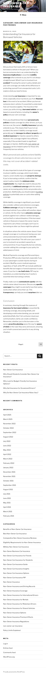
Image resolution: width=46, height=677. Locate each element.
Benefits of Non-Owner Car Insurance (17, 529)
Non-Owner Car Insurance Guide (15, 564)
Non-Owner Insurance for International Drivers (20, 595)
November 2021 (9, 476)
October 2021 (8, 481)
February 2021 (8, 516)
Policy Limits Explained (12, 630)
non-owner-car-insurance (12, 626)
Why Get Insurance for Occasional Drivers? (19, 388)
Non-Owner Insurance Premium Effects (18, 617)
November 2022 (9, 424)
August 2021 (8, 489)
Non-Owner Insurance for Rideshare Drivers (19, 604)
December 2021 (9, 472)
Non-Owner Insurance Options (14, 613)
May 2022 (7, 450)
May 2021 (6, 503)
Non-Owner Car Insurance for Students (18, 560)
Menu (24, 15)
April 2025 (7, 415)
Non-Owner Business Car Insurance (16, 551)
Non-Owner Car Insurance (13, 370)
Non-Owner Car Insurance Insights (16, 569)
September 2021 (9, 485)
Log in (5, 644)
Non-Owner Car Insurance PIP (14, 578)
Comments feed (9, 652)
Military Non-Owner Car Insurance (16, 547)
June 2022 (7, 446)
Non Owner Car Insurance (16, 5)
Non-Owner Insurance (11, 582)
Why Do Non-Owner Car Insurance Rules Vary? (20, 393)
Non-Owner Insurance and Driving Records (19, 586)
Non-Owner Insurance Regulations (16, 622)
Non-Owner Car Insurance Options (16, 573)
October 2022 (8, 428)
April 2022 (7, 454)
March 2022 (7, 459)
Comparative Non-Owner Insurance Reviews (20, 538)
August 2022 (8, 437)
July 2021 (6, 494)
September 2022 (9, 432)
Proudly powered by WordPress (14, 672)
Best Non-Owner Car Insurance (15, 534)
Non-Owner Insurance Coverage (15, 591)
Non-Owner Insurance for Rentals (15, 600)
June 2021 (7, 498)
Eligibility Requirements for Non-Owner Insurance (22, 542)
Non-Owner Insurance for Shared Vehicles (19, 608)
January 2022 (8, 468)
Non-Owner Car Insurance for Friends (17, 556)
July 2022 (6, 441)
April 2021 (7, 507)
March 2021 (7, 512)
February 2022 (8, 463)
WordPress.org (9, 657)
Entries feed (8, 648)
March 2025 (7, 419)
